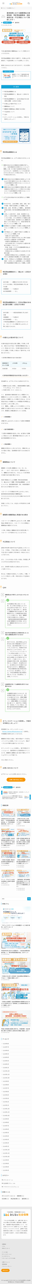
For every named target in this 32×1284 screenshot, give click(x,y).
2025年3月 (6, 1098)
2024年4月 (6, 1136)
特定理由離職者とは (10, 91)
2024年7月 (6, 1126)
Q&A (5, 114)
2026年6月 (6, 1050)
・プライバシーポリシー (6, 1266)
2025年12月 (6, 1071)
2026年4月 (6, 1057)
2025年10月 (6, 1078)
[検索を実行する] (29, 898)
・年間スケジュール (5, 1262)
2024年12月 (6, 1108)
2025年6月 (6, 1091)
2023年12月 (6, 1150)
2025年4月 (6, 1095)
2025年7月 (6, 1088)
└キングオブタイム (5, 1256)
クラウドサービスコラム (11, 1187)
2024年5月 (6, 1132)
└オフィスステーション (6, 1254)
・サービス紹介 (4, 1252)
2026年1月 (6, 1067)
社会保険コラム (7, 22)
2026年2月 (6, 1064)
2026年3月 (6, 1061)
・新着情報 (3, 1244)
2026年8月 (6, 1043)
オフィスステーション (8, 1196)
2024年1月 (6, 1146)
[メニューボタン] (3, 3)
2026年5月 (6, 1054)
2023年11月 (6, 1153)
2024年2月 (6, 1143)
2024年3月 (6, 1139)
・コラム (3, 1246)
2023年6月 (6, 1167)
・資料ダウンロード (5, 1248)
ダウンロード (8, 1180)
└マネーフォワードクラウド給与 (8, 1258)
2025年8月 (6, 1085)
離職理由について (9, 106)
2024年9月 (6, 1119)
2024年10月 (6, 1115)
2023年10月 (6, 1156)
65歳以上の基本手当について (12, 104)
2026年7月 (6, 1047)
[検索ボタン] (28, 3)
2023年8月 (6, 1163)
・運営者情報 (4, 1264)
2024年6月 (6, 1129)
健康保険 (20, 1196)
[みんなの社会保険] (16, 3)
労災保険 (5, 1198)
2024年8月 (6, 1122)
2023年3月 (6, 1170)
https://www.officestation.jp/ (12, 731)
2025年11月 (6, 1074)
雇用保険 (17, 22)
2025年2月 (6, 1102)
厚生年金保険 (15, 1198)
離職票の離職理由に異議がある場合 (14, 109)
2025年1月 (6, 1105)
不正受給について (9, 112)
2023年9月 (6, 1160)
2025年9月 (6, 1081)
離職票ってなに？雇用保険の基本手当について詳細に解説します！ (20, 76)
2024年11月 (6, 1112)
